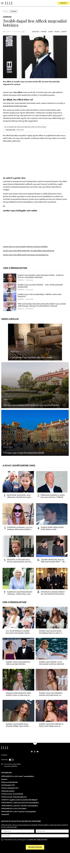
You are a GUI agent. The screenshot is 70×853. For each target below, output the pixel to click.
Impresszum (4, 779)
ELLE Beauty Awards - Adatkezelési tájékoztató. (14, 797)
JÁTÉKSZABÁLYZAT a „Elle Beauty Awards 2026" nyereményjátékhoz (20, 802)
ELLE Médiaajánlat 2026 (8, 785)
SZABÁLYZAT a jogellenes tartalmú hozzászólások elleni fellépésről (19, 800)
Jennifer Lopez (35, 31)
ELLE (23, 31)
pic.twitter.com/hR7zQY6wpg (37, 127)
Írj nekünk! (4, 755)
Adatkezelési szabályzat (8, 791)
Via (4, 206)
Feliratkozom (35, 847)
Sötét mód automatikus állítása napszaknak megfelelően (12, 765)
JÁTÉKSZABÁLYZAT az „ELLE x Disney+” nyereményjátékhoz (17, 776)
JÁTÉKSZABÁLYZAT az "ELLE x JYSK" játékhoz (14, 808)
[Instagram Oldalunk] (34, 752)
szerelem (50, 31)
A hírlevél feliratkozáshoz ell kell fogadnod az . (25, 839)
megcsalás (63, 31)
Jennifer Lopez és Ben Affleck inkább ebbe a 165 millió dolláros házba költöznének (28, 251)
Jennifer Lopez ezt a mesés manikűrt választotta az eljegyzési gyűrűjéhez (25, 247)
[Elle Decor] (8, 3)
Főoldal (5, 11)
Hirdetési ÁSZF (5, 814)
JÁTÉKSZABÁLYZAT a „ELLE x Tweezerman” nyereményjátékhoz (18, 811)
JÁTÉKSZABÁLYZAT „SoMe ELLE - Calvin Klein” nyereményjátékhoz (19, 805)
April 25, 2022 (20, 129)
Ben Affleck (43, 31)
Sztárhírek (13, 11)
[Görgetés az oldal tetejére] (35, 743)
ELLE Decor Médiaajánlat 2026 (9, 788)
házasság (57, 31)
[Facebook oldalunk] (32, 751)
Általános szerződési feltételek (9, 782)
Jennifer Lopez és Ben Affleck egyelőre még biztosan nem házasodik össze (25, 255)
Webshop (63, 3)
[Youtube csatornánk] (37, 751)
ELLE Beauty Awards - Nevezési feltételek (12, 794)
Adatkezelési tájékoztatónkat (37, 839)
